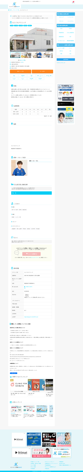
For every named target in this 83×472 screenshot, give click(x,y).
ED (70, 36)
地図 (31, 75)
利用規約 (33, 468)
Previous (10, 39)
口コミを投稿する (32, 254)
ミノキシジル (70, 17)
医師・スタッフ (40, 75)
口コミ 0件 (22, 60)
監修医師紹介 (48, 465)
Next (51, 39)
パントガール (70, 21)
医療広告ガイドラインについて (52, 463)
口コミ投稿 (33, 466)
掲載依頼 (61, 461)
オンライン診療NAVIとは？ (51, 466)
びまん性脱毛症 (70, 32)
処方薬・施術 (48, 75)
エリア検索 (33, 465)
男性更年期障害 (70, 40)
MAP (22, 62)
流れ (70, 50)
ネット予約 (21, 71)
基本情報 (31, 78)
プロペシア (61, 17)
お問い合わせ (13, 373)
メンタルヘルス (61, 40)
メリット (70, 48)
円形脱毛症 (61, 32)
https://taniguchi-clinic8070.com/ (31, 316)
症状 (63, 25)
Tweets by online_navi (61, 62)
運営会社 (47, 468)
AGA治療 (16, 25)
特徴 (14, 75)
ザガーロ (61, 21)
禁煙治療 (25, 25)
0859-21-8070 (29, 286)
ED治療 (12, 25)
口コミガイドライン (35, 257)
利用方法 (61, 50)
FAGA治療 (20, 25)
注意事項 (40, 78)
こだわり (14, 78)
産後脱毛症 (61, 36)
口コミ (23, 78)
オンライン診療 (66, 45)
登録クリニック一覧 (35, 461)
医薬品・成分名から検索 (36, 463)
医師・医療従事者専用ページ (65, 465)
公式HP (43, 71)
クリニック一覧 (16, 10)
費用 (61, 53)
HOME (10, 10)
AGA (61, 28)
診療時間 (22, 75)
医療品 (64, 14)
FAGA (70, 28)
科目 (70, 53)
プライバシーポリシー (50, 461)
